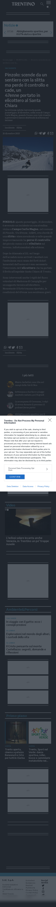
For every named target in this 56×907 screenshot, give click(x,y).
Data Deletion (12, 486)
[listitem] (28, 469)
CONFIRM (15, 477)
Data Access (28, 486)
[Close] (50, 420)
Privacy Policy (43, 486)
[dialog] (28, 453)
